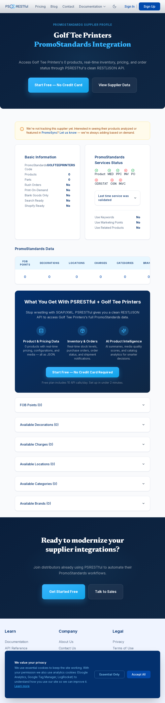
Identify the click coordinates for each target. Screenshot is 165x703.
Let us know (68, 132)
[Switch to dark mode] (114, 6)
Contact (68, 6)
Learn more (22, 686)
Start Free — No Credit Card (58, 85)
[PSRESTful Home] (17, 6)
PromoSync (49, 132)
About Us (66, 642)
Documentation (90, 6)
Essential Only (109, 674)
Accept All (139, 674)
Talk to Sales (106, 592)
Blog (54, 6)
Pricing (40, 6)
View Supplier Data (114, 85)
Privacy (118, 642)
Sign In (130, 6)
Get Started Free (63, 592)
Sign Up (149, 6)
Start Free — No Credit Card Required (82, 372)
